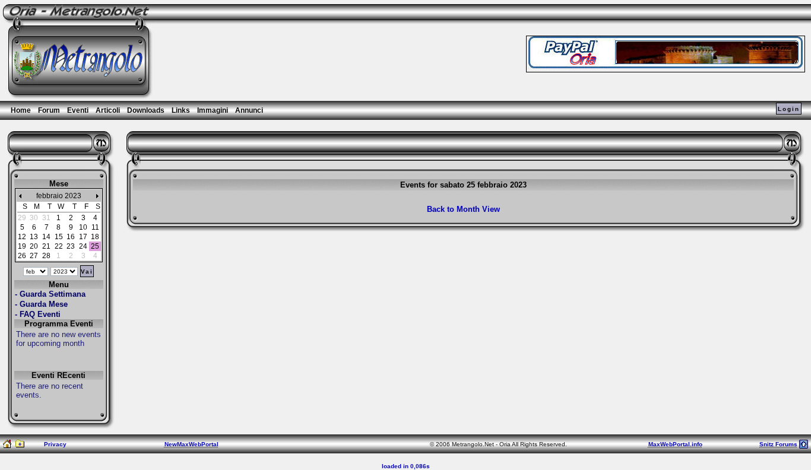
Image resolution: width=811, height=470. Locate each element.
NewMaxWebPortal (191, 444)
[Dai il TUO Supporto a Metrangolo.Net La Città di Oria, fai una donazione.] (665, 65)
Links (181, 110)
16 (70, 237)
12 (22, 237)
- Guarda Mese (41, 304)
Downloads (145, 110)
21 (46, 246)
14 (46, 237)
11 (95, 227)
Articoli (108, 110)
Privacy (55, 444)
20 (34, 246)
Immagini (212, 110)
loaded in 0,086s (406, 466)
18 (95, 237)
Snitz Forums (778, 444)
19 (22, 246)
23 (70, 246)
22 (59, 246)
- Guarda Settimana (50, 294)
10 (83, 227)
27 (34, 256)
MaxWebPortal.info (675, 444)
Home (21, 110)
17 (83, 237)
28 (46, 256)
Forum (49, 110)
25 (95, 246)
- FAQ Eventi (38, 314)
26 (22, 256)
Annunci (249, 110)
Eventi (77, 110)
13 (34, 237)
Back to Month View (463, 209)
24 (83, 246)
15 (59, 237)
